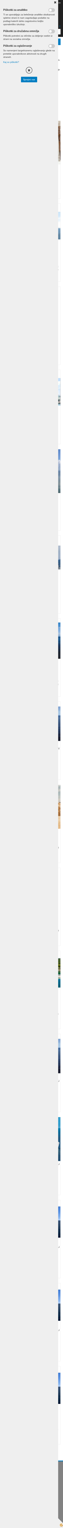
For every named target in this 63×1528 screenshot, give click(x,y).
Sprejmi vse (29, 79)
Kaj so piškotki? (11, 62)
